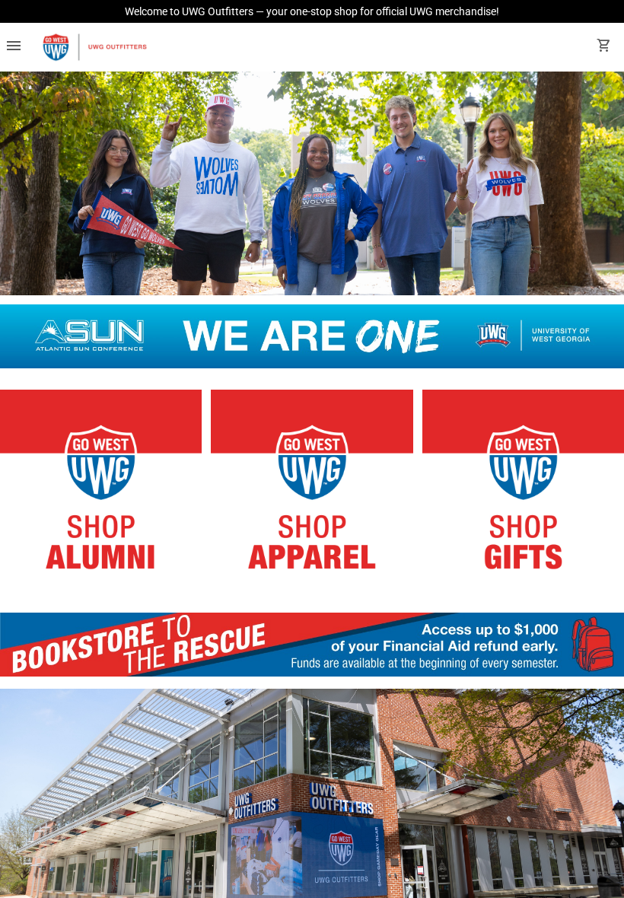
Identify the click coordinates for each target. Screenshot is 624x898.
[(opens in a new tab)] (312, 672)
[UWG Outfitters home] (94, 47)
